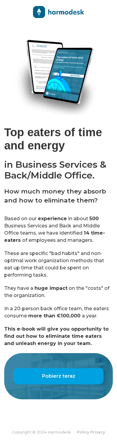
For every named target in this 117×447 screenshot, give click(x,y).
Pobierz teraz (58, 376)
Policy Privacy (91, 432)
